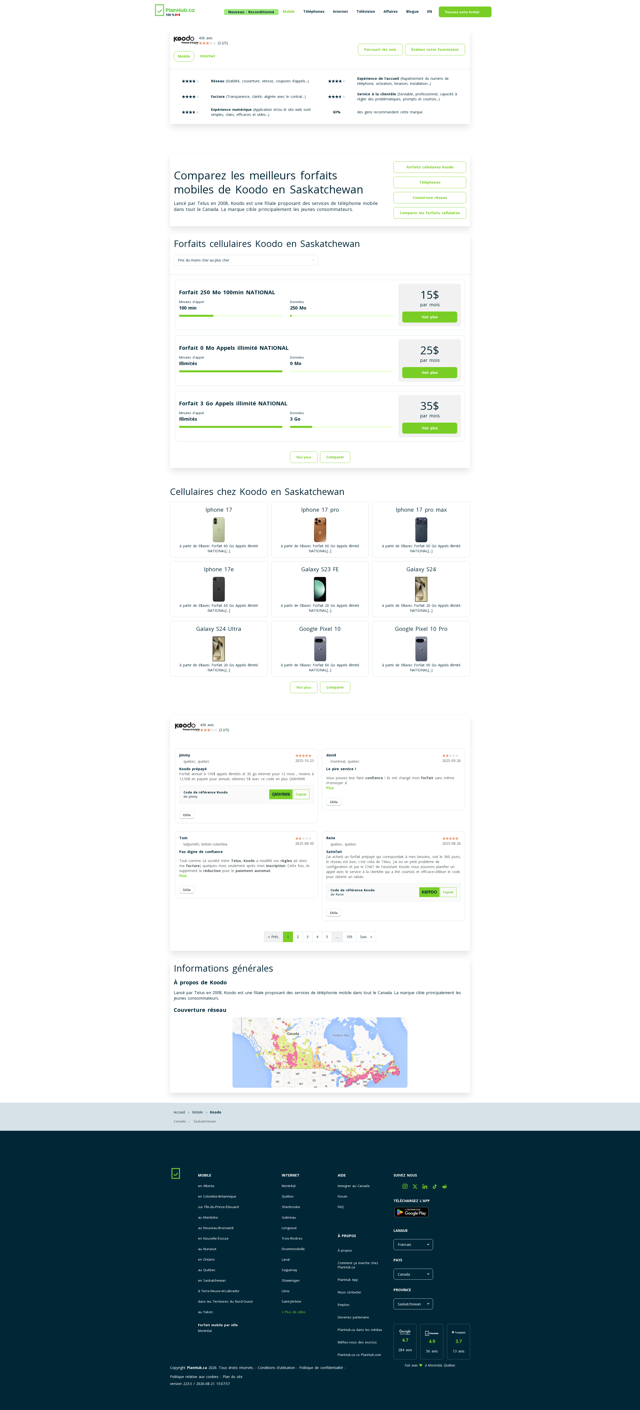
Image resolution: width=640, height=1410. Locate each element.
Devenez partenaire (353, 1317)
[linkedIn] (427, 1187)
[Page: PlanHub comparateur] (175, 11)
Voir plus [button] (430, 317)
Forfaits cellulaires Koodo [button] (430, 167)
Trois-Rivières (292, 1238)
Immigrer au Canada (354, 1186)
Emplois (344, 1304)
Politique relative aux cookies (194, 1376)
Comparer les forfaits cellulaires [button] (430, 212)
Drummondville (293, 1249)
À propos (347, 1235)
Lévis (286, 1291)
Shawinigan (291, 1280)
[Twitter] (417, 1187)
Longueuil (289, 1228)
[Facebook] (398, 1187)
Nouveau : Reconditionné (251, 12)
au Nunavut (207, 1249)
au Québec (206, 1270)
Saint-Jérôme (291, 1301)
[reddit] (446, 1187)
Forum (342, 1196)
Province (402, 1289)
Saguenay (289, 1270)
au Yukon (205, 1312)
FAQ (341, 1207)
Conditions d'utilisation (276, 1367)
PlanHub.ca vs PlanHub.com (359, 1354)
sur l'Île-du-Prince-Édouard (218, 1207)
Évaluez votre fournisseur (435, 49)
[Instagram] (407, 1187)
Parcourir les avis (380, 49)
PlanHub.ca (197, 1367)
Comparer (335, 687)
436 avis (207, 724)
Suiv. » (366, 936)
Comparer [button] (335, 457)
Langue (401, 1230)
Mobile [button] (184, 56)
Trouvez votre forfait (462, 12)
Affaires (391, 11)
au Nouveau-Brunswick (216, 1228)
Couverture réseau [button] (430, 197)
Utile (187, 815)
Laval (286, 1259)
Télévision (365, 11)
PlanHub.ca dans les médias (360, 1329)
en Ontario (206, 1259)
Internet (291, 1175)
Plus (330, 787)
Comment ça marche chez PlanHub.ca (358, 1265)
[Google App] (432, 1212)
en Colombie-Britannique (217, 1196)
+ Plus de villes (294, 1312)
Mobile (204, 1175)
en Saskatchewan (212, 1280)
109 (349, 936)
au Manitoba (208, 1217)
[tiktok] (437, 1187)
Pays (398, 1260)
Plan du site (232, 1376)
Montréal (205, 1331)
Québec (288, 1196)
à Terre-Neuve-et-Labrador (219, 1291)
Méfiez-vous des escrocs (357, 1342)
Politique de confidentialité (321, 1367)
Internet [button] (207, 56)
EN (429, 11)
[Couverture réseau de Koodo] (320, 1053)
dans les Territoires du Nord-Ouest (225, 1301)
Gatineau (289, 1217)
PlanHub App (348, 1279)
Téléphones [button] (429, 182)
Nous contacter (349, 1292)
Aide (342, 1175)
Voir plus (303, 457)
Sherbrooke (291, 1207)
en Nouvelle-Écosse (213, 1238)
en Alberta (206, 1186)
